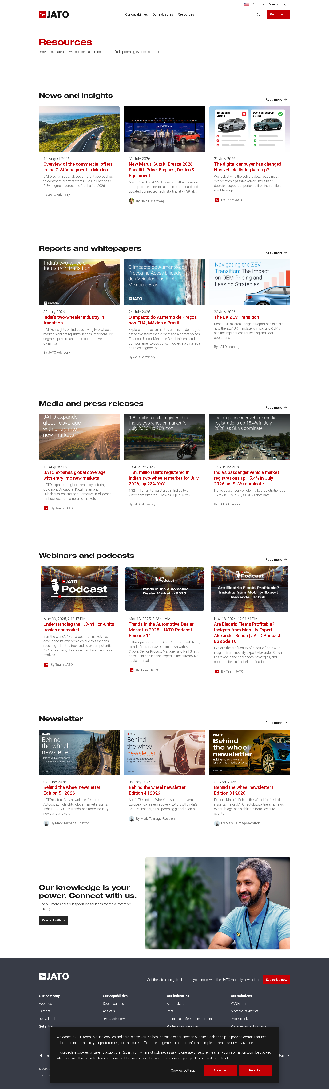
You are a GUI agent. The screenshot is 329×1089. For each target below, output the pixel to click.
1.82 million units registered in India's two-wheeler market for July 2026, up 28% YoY (164, 478)
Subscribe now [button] (276, 979)
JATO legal (47, 1019)
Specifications (113, 1003)
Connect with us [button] (53, 920)
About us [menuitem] (258, 4)
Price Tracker (241, 1019)
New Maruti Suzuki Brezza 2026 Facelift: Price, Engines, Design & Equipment (162, 169)
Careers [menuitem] (273, 4)
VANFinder (239, 1003)
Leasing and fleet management (189, 1019)
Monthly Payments (245, 1011)
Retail (171, 1011)
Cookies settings (183, 1070)
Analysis (109, 1011)
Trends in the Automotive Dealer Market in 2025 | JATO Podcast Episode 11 (161, 630)
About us (45, 1003)
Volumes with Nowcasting (250, 1026)
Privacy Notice (242, 1043)
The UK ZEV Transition (236, 317)
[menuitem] (246, 5)
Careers (44, 1011)
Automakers (175, 1003)
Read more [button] (273, 99)
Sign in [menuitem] (286, 4)
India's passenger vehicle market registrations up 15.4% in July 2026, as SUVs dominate (246, 478)
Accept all (220, 1070)
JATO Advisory (114, 1019)
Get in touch (278, 14)
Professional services (183, 1026)
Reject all (255, 1070)
